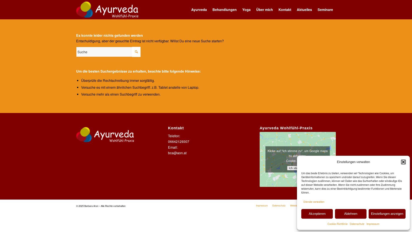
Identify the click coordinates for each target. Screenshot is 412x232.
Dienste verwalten (313, 201)
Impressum (373, 224)
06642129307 (178, 141)
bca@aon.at (177, 152)
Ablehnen (350, 213)
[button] (403, 162)
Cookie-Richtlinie (337, 224)
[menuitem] (199, 9)
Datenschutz (357, 224)
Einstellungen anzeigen (387, 213)
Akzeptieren (317, 213)
